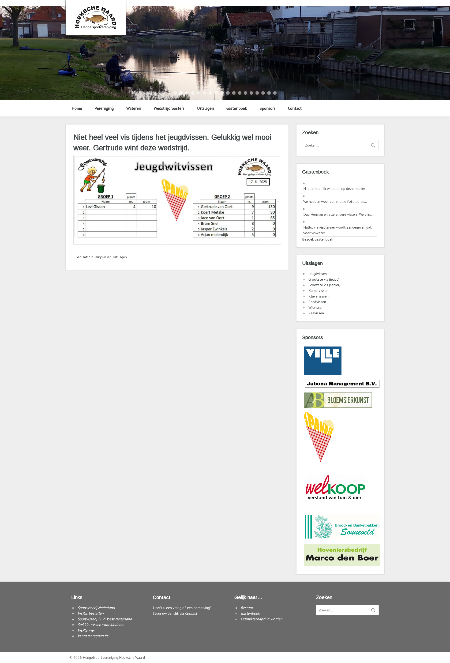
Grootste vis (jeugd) (323, 279)
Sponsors (267, 108)
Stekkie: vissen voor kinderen (101, 624)
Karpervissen (318, 290)
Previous (9, 53)
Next (440, 53)
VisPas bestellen (91, 613)
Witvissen (315, 307)
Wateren (133, 108)
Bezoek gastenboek (317, 239)
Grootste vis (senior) (324, 285)
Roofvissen (317, 301)
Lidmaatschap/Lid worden (261, 619)
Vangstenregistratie (93, 635)
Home (77, 108)
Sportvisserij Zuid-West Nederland (105, 619)
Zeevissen (316, 313)
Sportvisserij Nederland (96, 607)
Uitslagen (205, 108)
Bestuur (247, 607)
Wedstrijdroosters (169, 108)
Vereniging (104, 108)
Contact (295, 108)
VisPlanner (86, 630)
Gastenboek (236, 108)
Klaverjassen (318, 296)
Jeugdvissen (103, 257)
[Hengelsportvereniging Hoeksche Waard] (95, 27)
